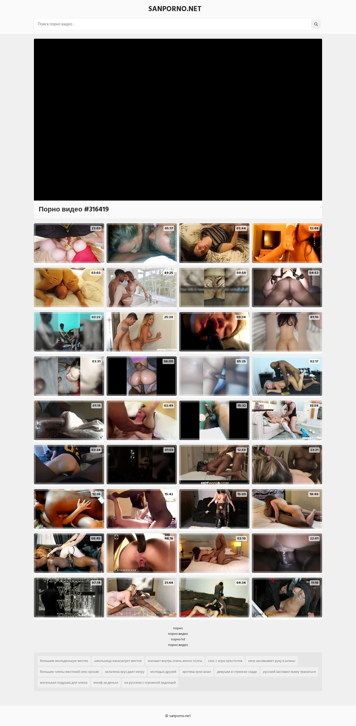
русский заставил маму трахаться (289, 671)
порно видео (178, 633)
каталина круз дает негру (124, 671)
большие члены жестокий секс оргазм (69, 671)
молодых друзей (163, 671)
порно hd (178, 639)
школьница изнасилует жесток (118, 661)
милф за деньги (105, 682)
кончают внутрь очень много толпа (175, 661)
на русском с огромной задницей (150, 682)
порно (178, 628)
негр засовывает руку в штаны (271, 661)
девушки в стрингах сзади (237, 671)
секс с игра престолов (225, 661)
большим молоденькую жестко (64, 661)
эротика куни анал (196, 671)
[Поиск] (316, 24)
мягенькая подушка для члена (63, 682)
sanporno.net (174, 9)
